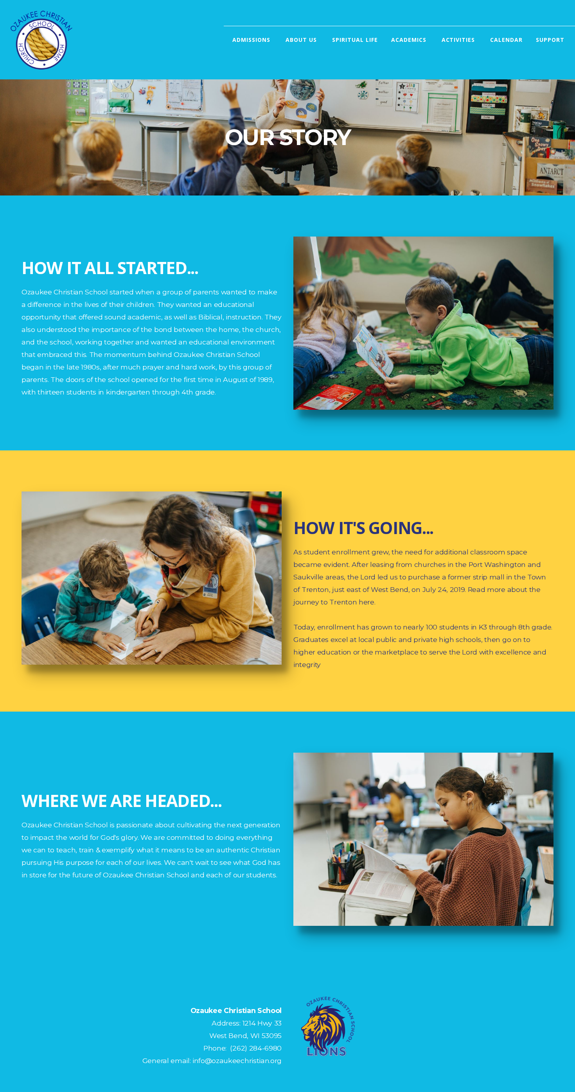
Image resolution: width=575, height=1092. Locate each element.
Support (551, 39)
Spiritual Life (355, 39)
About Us (302, 39)
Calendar (506, 39)
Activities (459, 39)
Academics (409, 39)
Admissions (252, 39)
